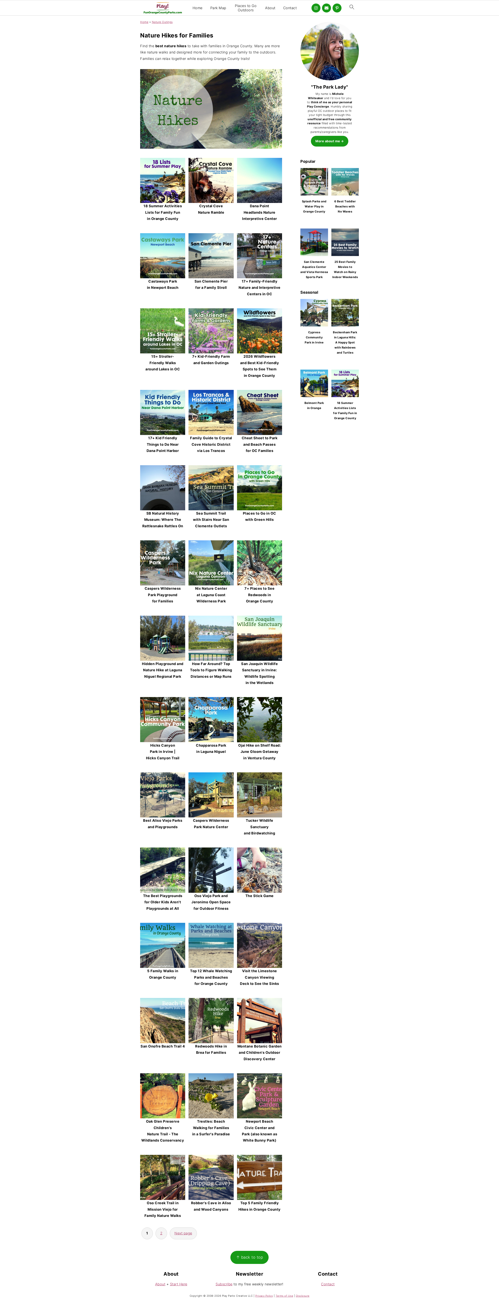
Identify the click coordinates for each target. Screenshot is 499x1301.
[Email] (326, 8)
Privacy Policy (264, 1295)
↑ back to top (249, 1257)
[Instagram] (315, 8)
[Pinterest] (337, 8)
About (270, 8)
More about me (327, 141)
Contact (290, 8)
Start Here (178, 1284)
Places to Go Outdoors (246, 8)
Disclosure (303, 1295)
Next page (183, 1233)
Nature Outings (162, 22)
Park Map (218, 8)
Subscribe (224, 1284)
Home (198, 8)
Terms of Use (284, 1295)
